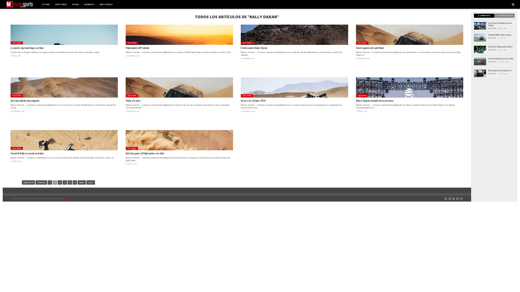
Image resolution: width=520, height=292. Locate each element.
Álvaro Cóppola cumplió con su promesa (374, 100)
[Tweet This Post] (64, 38)
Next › (81, 182)
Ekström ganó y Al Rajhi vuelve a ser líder (145, 153)
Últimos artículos (505, 15)
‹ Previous (41, 182)
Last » (90, 182)
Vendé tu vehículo (106, 4)
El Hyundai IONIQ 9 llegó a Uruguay (499, 35)
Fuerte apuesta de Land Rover (370, 48)
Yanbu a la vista (133, 100)
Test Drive (46, 4)
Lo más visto (485, 15)
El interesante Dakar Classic (254, 48)
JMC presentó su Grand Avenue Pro (499, 70)
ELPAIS (66, 199)
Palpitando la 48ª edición (137, 48)
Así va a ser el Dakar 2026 (253, 100)
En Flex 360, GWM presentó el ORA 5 (500, 47)
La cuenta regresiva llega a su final (27, 48)
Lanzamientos (89, 4)
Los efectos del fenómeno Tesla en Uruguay (500, 24)
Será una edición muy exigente (25, 100)
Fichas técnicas (61, 4)
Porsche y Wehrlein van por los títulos (501, 59)
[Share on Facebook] (58, 38)
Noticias (75, 4)
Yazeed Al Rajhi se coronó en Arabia (27, 153)
